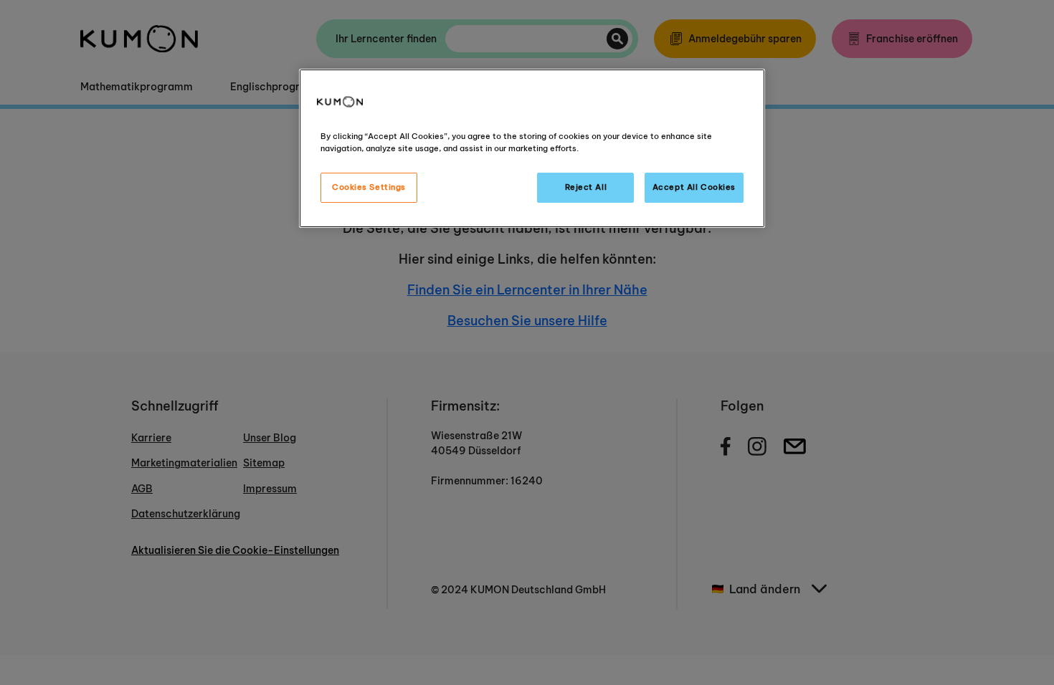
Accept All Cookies (694, 187)
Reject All (586, 187)
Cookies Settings (369, 187)
